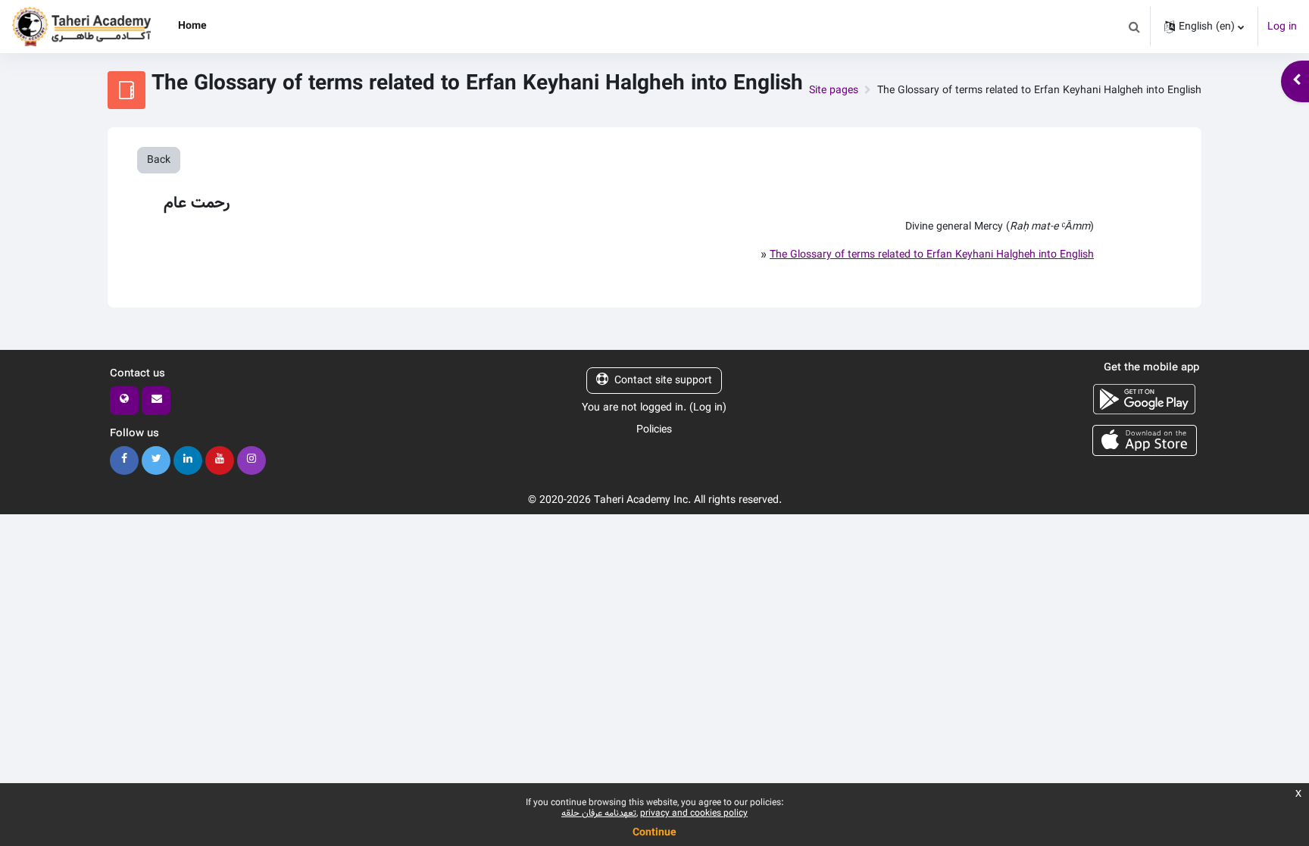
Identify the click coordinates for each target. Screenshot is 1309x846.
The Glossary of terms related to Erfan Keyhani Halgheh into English (932, 254)
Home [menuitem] (192, 25)
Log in (1282, 27)
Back (158, 159)
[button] (1134, 26)
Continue (654, 832)
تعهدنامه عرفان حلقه (598, 813)
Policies (654, 429)
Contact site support (663, 380)
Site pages (833, 90)
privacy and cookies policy (694, 813)
